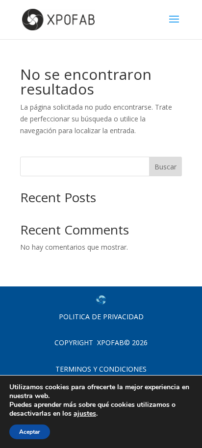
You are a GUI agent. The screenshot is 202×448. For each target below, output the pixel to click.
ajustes (85, 413)
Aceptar (29, 432)
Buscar (165, 166)
